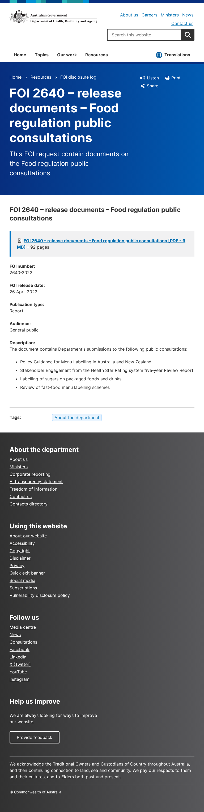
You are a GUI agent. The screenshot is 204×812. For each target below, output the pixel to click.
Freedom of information (33, 489)
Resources (96, 54)
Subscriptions (23, 587)
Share (152, 85)
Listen (153, 77)
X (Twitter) (20, 664)
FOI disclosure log (78, 77)
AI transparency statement (36, 481)
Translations (177, 54)
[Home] (53, 16)
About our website (28, 535)
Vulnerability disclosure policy (40, 595)
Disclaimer (20, 558)
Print (176, 77)
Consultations (23, 642)
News (187, 15)
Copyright (20, 550)
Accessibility (22, 543)
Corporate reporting (30, 474)
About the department (76, 417)
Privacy (17, 565)
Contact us (182, 23)
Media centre (23, 627)
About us (129, 15)
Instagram (19, 679)
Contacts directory (29, 504)
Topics (42, 54)
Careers (149, 15)
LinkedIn (18, 657)
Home (20, 54)
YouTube (18, 671)
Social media (22, 580)
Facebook (19, 649)
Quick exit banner (27, 573)
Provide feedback (34, 737)
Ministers (170, 15)
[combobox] (144, 35)
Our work (67, 54)
